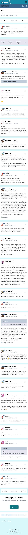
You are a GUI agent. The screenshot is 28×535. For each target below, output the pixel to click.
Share (7, 515)
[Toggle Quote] (3, 321)
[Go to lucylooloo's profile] (2, 49)
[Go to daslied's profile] (2, 27)
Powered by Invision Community (14, 532)
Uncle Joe (8, 108)
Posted (11, 28)
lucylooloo (5, 14)
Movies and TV (13, 15)
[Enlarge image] (2, 101)
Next (23, 20)
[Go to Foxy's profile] (2, 395)
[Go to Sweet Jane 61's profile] (2, 262)
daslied (7, 26)
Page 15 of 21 (14, 20)
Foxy (6, 394)
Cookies (17, 529)
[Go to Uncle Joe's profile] (2, 109)
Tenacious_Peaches (11, 72)
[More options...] (25, 27)
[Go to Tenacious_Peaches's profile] (2, 72)
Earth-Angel (8, 291)
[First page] (2, 21)
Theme (11, 529)
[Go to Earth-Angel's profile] (2, 292)
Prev (5, 20)
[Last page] (26, 21)
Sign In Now (14, 507)
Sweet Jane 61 (9, 261)
